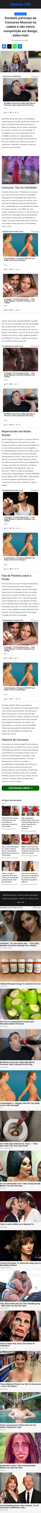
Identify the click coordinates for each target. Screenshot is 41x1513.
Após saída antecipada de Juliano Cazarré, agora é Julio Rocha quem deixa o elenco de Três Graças (10, 851)
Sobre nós (20, 902)
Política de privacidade (9, 899)
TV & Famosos (20, 14)
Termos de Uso (33, 899)
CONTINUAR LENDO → (20, 788)
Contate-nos (23, 899)
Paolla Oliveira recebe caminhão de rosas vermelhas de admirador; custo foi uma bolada (10, 822)
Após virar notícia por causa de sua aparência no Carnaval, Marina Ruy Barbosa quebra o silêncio (30, 877)
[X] (9, 46)
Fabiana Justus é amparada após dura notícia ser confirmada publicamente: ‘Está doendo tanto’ (10, 877)
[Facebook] (4, 46)
